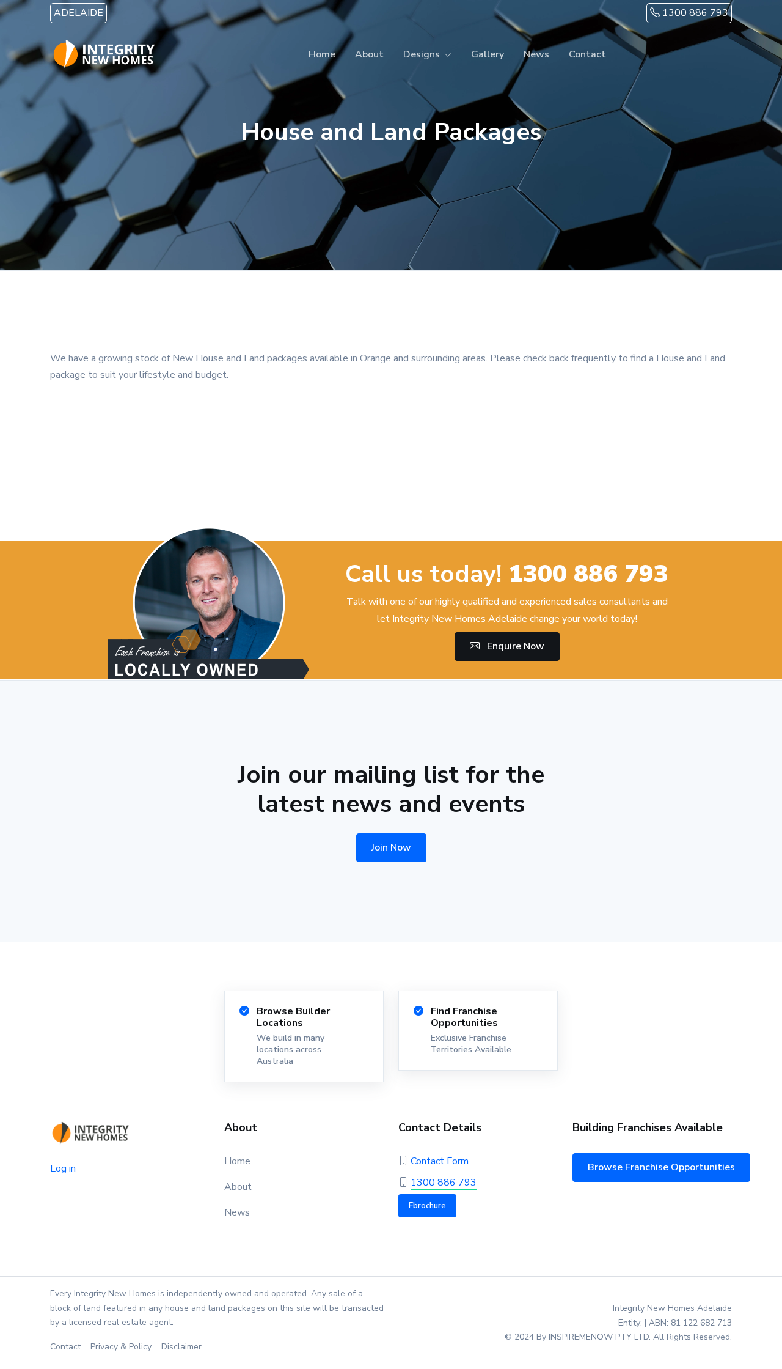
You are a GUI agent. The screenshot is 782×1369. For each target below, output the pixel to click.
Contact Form (440, 1161)
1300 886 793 (694, 13)
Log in (63, 1168)
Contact (587, 54)
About (369, 54)
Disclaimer (181, 1346)
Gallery (487, 54)
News (536, 54)
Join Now (391, 847)
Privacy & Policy (121, 1346)
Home (322, 54)
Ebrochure (427, 1205)
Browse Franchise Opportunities (661, 1167)
